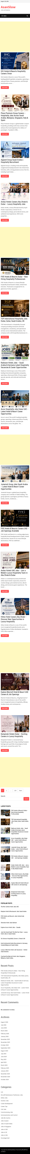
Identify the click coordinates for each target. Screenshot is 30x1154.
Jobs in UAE (4, 1129)
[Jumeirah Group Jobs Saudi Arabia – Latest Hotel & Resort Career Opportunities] (5, 847)
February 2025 (5, 1068)
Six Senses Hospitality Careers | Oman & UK (13, 938)
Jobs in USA (4, 1135)
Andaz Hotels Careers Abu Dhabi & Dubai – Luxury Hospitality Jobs (14, 203)
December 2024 (5, 1074)
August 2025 (4, 1051)
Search (3, 796)
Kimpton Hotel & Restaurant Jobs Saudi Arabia (13, 911)
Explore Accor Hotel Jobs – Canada (10, 927)
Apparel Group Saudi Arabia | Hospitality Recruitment (12, 161)
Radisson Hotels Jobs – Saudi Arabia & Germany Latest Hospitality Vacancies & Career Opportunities (15, 365)
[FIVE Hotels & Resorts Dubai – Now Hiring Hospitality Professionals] (5, 811)
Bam (4, 1151)
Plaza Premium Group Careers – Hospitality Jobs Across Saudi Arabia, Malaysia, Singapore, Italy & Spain (14, 116)
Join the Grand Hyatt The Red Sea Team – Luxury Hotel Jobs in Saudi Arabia (14, 933)
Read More (5, 87)
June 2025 (4, 1056)
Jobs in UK (4, 1132)
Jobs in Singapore (6, 1126)
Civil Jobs (3, 1109)
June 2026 (4, 1028)
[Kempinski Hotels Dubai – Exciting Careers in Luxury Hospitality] (5, 892)
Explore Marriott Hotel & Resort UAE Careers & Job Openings (14, 693)
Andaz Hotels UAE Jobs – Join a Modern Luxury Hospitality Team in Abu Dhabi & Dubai (14, 572)
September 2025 (5, 1048)
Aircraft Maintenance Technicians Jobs (12, 1095)
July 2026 (3, 1025)
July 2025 (3, 1054)
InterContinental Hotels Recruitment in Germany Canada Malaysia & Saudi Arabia (14, 944)
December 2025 (5, 1039)
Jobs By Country (5, 1118)
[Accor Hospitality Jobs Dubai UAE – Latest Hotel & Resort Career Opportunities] (5, 838)
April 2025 (3, 1062)
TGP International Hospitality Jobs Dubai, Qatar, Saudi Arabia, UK (14, 320)
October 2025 (5, 1045)
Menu (4, 16)
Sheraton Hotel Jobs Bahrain (9, 922)
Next (20, 790)
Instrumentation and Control (9, 1115)
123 (2, 1092)
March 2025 (4, 1065)
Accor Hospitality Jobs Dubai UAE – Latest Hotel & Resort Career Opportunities (14, 411)
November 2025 (5, 1042)
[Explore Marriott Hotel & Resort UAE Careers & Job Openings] (5, 883)
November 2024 (5, 1077)
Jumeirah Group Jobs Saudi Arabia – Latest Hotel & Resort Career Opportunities (14, 486)
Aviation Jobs (5, 1101)
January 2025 (4, 1071)
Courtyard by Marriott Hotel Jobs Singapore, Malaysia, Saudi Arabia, (13, 957)
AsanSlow (8, 7)
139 (15, 790)
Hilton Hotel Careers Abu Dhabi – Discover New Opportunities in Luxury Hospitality (13, 619)
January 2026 (4, 1036)
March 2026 (4, 1031)
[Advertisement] (15, 36)
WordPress (25, 1149)
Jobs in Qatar (5, 1121)
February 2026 (5, 1033)
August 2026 (4, 1022)
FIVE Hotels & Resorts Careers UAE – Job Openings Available (15, 529)
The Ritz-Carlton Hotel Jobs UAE (10, 906)
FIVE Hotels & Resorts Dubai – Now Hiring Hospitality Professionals (14, 278)
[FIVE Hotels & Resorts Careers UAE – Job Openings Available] (5, 856)
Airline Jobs (4, 1098)
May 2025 (3, 1059)
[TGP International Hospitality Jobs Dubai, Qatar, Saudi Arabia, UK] (5, 820)
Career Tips (4, 1106)
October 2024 (5, 1079)
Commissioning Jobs (7, 1112)
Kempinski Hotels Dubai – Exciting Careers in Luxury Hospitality (14, 735)
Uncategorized (5, 1138)
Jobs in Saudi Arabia (6, 1124)
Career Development (7, 1103)
